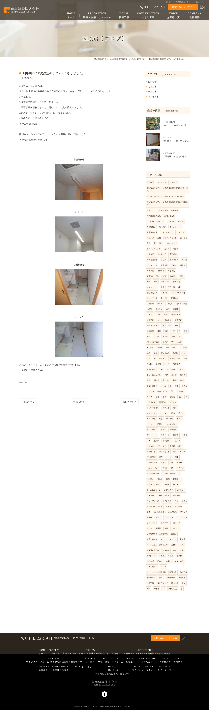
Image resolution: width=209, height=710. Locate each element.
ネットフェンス (153, 501)
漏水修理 (176, 496)
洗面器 (184, 435)
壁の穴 (156, 441)
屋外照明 (169, 419)
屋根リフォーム (177, 545)
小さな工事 (153, 96)
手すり (181, 413)
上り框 (156, 336)
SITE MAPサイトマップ (164, 668)
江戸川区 (171, 287)
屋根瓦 (175, 435)
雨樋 (182, 276)
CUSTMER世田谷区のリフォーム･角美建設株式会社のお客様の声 (54, 660)
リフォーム (161, 182)
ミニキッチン (152, 430)
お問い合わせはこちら (183, 7)
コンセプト (174, 182)
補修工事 (150, 583)
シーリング (165, 282)
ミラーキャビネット (155, 506)
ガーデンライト (163, 496)
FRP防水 (162, 402)
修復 (176, 386)
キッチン (159, 309)
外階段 (149, 364)
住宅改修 (164, 293)
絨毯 (161, 419)
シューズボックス (154, 375)
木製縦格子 (151, 227)
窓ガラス (166, 380)
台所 (168, 309)
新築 (155, 353)
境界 (162, 435)
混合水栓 (164, 265)
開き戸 (156, 380)
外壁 (176, 326)
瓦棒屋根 (160, 271)
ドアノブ (172, 402)
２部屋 (161, 556)
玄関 (171, 463)
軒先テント (177, 479)
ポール (179, 419)
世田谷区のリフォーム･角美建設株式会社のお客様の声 (167, 203)
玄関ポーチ (170, 578)
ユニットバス (152, 265)
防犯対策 (162, 227)
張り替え (183, 238)
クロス (163, 567)
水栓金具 (150, 446)
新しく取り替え (160, 358)
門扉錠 (160, 561)
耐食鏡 (182, 265)
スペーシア (163, 413)
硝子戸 (165, 342)
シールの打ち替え (164, 320)
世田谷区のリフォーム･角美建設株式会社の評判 (165, 196)
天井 (161, 369)
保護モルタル (152, 463)
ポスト (158, 517)
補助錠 (160, 479)
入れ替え (173, 430)
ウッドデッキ (182, 517)
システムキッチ (167, 232)
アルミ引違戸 (152, 567)
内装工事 (23, 382)
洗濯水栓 (171, 221)
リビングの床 (162, 315)
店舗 (168, 479)
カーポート (168, 517)
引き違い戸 (161, 254)
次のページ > (129, 402)
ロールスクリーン (154, 490)
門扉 (175, 408)
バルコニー (175, 528)
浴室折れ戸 (167, 441)
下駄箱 (181, 369)
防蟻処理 (174, 298)
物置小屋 (172, 572)
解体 (148, 512)
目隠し (184, 501)
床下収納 (173, 254)
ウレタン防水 (171, 424)
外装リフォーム (153, 326)
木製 (182, 550)
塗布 (161, 457)
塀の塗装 (176, 364)
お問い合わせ (169, 216)
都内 (166, 331)
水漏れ (172, 397)
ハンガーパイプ (153, 468)
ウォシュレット (176, 227)
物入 (180, 397)
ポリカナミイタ (170, 238)
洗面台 (174, 534)
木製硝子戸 (168, 490)
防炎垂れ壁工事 (153, 550)
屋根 (159, 238)
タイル (163, 463)
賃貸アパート (176, 336)
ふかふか (183, 348)
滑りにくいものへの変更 (177, 304)
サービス (150, 210)
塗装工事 (150, 331)
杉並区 (181, 221)
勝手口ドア (151, 556)
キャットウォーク (154, 484)
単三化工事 (151, 452)
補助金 (149, 528)
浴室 (169, 326)
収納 (183, 583)
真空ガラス (151, 413)
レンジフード (152, 287)
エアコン (150, 424)
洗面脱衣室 (175, 315)
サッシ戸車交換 (153, 474)
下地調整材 (151, 457)
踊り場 (158, 364)
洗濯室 (149, 309)
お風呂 (167, 484)
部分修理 (150, 561)
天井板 (158, 528)
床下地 (156, 589)
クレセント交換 (169, 474)
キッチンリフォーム (168, 539)
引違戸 (175, 249)
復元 (185, 331)
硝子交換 (180, 468)
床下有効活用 (152, 260)
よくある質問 (162, 210)
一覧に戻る (79, 402)
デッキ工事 (165, 353)
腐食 (175, 550)
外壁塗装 (150, 320)
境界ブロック (171, 348)
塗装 (164, 397)
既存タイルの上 (179, 452)
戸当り (165, 468)
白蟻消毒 (150, 304)
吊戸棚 (182, 375)
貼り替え (180, 391)
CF (164, 589)
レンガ (163, 386)
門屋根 (160, 424)
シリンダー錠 (152, 298)
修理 (148, 336)
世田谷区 (150, 182)
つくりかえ (151, 402)
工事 (148, 353)
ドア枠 (179, 463)
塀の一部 (178, 506)
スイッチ (150, 496)
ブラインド (161, 446)
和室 (148, 243)
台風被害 (150, 271)
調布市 (175, 309)
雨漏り (149, 397)
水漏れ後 (181, 578)
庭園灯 (168, 561)
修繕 (166, 528)
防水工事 (166, 408)
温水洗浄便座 (152, 232)
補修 (157, 397)
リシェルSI (181, 232)
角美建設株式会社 (154, 216)
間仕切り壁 (172, 589)
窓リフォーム (152, 435)
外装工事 (152, 91)
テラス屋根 (172, 512)
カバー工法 (151, 545)
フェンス (150, 315)
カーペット (151, 419)
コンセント (181, 490)
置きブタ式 (174, 260)
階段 (173, 413)
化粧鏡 (174, 265)
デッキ (167, 364)
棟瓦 (164, 276)
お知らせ (152, 82)
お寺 (173, 331)
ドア (166, 375)
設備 (148, 358)
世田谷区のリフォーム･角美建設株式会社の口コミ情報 (167, 189)
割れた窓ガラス (153, 342)
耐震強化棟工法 (153, 276)
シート (168, 457)
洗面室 (177, 441)
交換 (162, 287)
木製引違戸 (179, 561)
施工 (176, 457)
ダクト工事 (163, 545)
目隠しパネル (152, 539)
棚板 (175, 380)
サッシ (163, 430)
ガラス (167, 249)
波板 (159, 331)
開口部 (184, 260)
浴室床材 (160, 304)
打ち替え (176, 282)
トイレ (184, 353)
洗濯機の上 (151, 578)
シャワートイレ (153, 408)
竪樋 (155, 282)
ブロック (183, 512)
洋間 (185, 358)
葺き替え (171, 271)
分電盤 (149, 517)
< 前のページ (28, 402)
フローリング (171, 243)
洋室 (161, 243)
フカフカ (150, 391)
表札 (180, 446)
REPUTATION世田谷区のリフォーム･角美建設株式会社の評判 (145, 652)
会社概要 (174, 210)
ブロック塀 (170, 369)
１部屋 (170, 556)
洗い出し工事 (159, 512)
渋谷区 (165, 336)
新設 (148, 589)
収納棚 (168, 506)
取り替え (150, 348)
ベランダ (150, 238)
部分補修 (174, 583)
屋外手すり (165, 523)
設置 (161, 578)
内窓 (176, 501)
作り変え (150, 479)
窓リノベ (176, 523)
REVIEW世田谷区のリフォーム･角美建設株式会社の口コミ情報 (91, 652)
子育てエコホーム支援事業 (157, 534)
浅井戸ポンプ (162, 583)
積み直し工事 (175, 358)
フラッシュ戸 (176, 342)
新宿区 (175, 353)
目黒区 (184, 386)
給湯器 (160, 348)
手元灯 (172, 446)
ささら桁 (166, 550)
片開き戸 (150, 254)
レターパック (152, 523)
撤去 (182, 380)
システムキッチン (154, 249)
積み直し (173, 276)
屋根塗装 (178, 320)
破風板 (179, 556)
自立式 (163, 260)
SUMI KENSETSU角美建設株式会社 (62, 668)
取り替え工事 (164, 452)
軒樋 (148, 282)
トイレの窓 (167, 501)
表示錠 (174, 375)
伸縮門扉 (183, 572)
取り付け (164, 298)
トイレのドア (152, 386)
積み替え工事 (152, 293)
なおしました (162, 391)
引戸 (148, 380)
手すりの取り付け (178, 293)
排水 (148, 441)
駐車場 (182, 539)
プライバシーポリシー (155, 221)
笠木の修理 (151, 369)
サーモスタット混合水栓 (156, 572)
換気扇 (175, 484)
